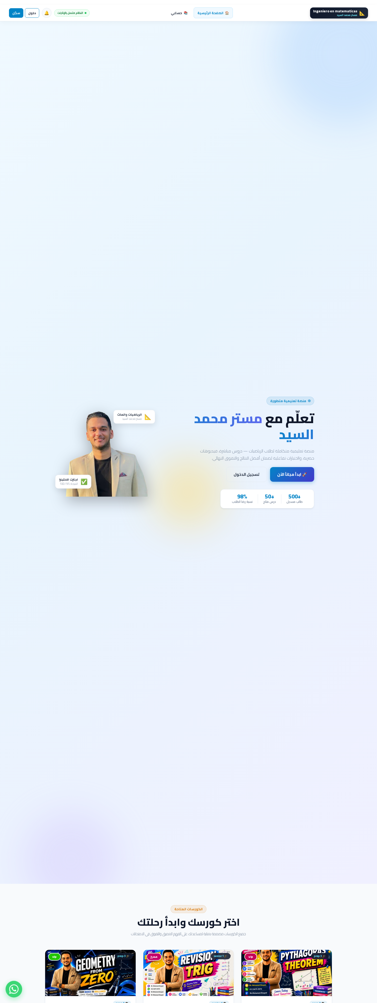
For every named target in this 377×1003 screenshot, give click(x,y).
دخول (32, 13)
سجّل (16, 13)
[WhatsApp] (14, 989)
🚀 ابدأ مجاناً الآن (292, 474)
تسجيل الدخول (247, 474)
